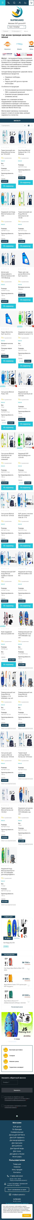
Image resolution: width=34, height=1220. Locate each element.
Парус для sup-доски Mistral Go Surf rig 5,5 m (24, 274)
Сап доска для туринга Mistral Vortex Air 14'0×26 (7, 755)
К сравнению (8, 158)
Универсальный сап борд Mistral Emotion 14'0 (25, 694)
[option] (7, 45)
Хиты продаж (17, 1169)
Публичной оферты (11, 1107)
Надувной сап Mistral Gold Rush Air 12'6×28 (25, 394)
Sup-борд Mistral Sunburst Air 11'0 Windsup (24, 152)
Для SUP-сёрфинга (17, 1137)
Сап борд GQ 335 (9, 943)
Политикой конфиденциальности (15, 1100)
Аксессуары (17, 1156)
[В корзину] (28, 969)
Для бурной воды (17, 1148)
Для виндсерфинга (17, 1140)
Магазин (17, 1122)
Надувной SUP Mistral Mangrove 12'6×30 (24, 455)
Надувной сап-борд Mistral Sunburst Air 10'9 (8, 214)
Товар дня (17, 1164)
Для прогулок (17, 1143)
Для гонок (17, 1151)
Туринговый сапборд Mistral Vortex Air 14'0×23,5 (25, 755)
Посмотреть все (17, 1007)
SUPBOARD (17, 20)
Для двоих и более (17, 1154)
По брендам (17, 1129)
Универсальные (17, 1132)
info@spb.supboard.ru (18, 1194)
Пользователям (17, 1160)
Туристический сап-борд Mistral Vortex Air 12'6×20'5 (8, 152)
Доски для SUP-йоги (17, 1135)
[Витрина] (28, 126)
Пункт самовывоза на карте (17, 1189)
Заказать (17, 1090)
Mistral (3, 161)
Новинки (17, 1167)
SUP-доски (17, 1127)
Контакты (17, 1172)
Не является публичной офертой (17, 1203)
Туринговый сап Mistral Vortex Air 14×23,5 (7, 810)
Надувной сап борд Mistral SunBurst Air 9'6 (25, 574)
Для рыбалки (17, 1146)
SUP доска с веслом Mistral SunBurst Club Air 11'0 (25, 515)
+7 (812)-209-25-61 (16, 1176)
